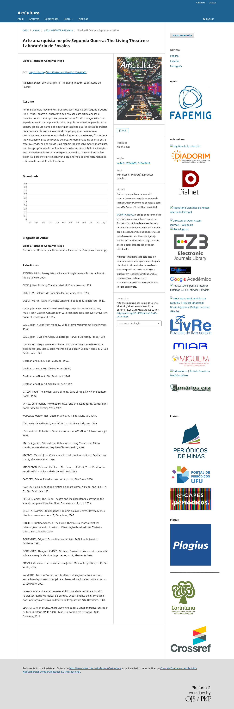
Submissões (51, 18)
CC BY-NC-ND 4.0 (125, 214)
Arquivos (34, 18)
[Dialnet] (190, 163)
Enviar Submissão (182, 35)
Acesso (212, 2)
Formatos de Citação (129, 323)
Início (25, 30)
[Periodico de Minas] (190, 461)
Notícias (83, 18)
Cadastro (200, 2)
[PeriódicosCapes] (190, 508)
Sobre (67, 18)
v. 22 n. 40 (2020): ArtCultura (58, 30)
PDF (124, 130)
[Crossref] (190, 651)
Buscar (209, 18)
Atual (21, 18)
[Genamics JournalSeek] (180, 274)
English (174, 55)
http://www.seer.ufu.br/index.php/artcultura (95, 668)
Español (174, 61)
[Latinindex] (190, 294)
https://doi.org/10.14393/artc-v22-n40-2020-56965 (58, 72)
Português (176, 66)
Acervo (36, 30)
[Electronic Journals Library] (190, 262)
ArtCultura (29, 13)
